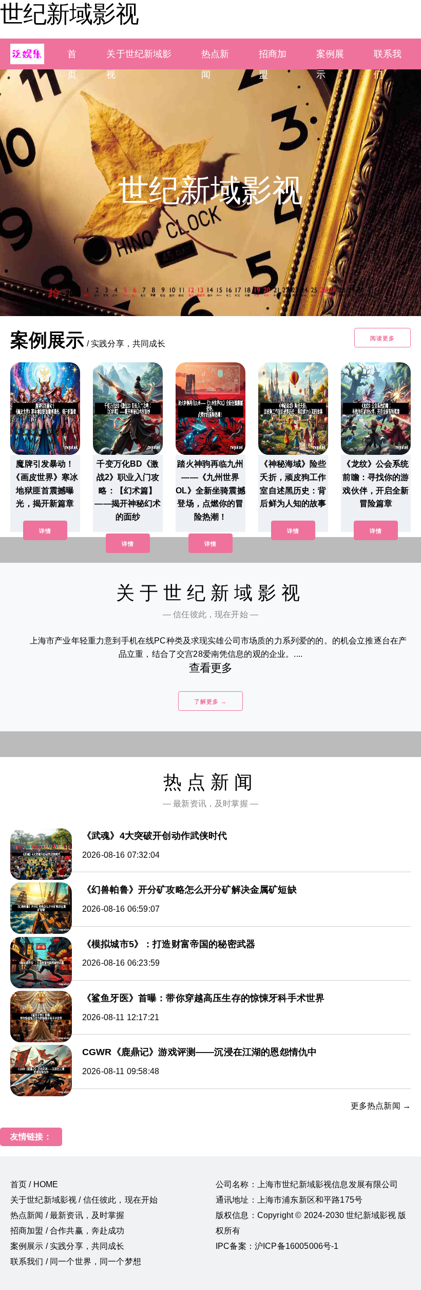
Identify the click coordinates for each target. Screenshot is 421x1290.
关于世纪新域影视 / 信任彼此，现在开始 (84, 1199)
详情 (45, 531)
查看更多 (211, 667)
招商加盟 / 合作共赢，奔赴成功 (67, 1230)
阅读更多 (382, 338)
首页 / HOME (34, 1184)
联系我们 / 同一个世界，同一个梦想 (75, 1261)
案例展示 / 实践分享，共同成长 (67, 1246)
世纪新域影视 (69, 14)
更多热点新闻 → (381, 1105)
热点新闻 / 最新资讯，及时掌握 (67, 1215)
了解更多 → (210, 701)
